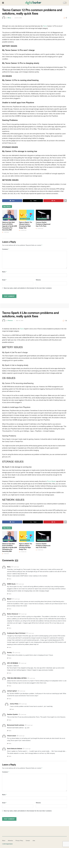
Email (4, 280)
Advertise (10, 840)
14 (66, 320)
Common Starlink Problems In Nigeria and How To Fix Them (43, 224)
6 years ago (16, 566)
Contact (28, 840)
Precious (10, 320)
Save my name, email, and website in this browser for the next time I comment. (28, 288)
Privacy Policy (19, 840)
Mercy (9, 18)
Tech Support (8, 218)
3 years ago (40, 228)
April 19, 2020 (19, 320)
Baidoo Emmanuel (12, 614)
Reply (10, 578)
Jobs (34, 840)
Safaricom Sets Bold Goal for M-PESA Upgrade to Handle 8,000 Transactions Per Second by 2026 (9, 226)
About (3, 840)
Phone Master (51, 481)
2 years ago (23, 230)
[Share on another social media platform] (65, 200)
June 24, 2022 (18, 18)
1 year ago (6, 232)
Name (4, 272)
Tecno (45, 26)
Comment (5, 249)
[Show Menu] (3, 2)
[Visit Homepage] (33, 2)
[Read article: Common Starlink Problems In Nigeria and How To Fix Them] (43, 215)
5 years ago (28, 748)
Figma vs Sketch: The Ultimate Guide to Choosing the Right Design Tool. (25, 225)
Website (38, 280)
